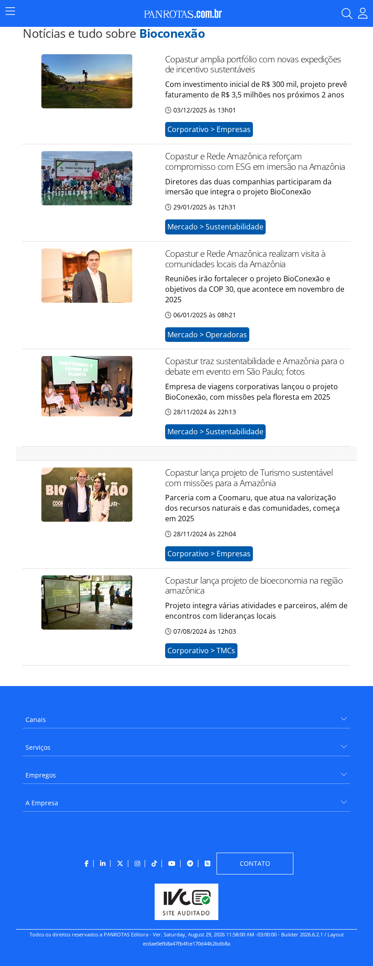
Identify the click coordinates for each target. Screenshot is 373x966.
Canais (35, 719)
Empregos (40, 775)
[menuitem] (186, 716)
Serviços (37, 747)
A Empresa (41, 802)
